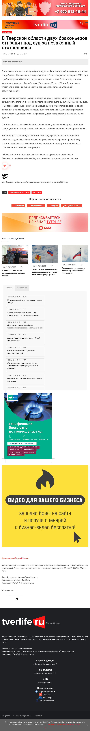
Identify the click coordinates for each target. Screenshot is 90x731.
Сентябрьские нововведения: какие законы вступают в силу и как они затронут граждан (45, 272)
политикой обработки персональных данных (63, 724)
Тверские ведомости (47, 692)
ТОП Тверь (47, 695)
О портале (6, 716)
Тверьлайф (37, 192)
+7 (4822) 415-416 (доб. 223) (45, 673)
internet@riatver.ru (45, 682)
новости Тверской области (19, 192)
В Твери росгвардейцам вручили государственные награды (13, 273)
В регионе (7, 32)
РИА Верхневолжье (46, 701)
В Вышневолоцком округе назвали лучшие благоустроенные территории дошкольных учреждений (22, 365)
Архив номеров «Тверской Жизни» (15, 558)
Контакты (39, 716)
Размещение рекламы (22, 716)
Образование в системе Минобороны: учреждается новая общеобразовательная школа (25, 326)
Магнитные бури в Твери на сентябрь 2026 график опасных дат (24, 379)
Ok (45, 727)
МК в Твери (47, 698)
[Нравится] (5, 166)
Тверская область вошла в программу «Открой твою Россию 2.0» (73, 270)
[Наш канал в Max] (17, 599)
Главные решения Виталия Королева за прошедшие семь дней (21, 352)
